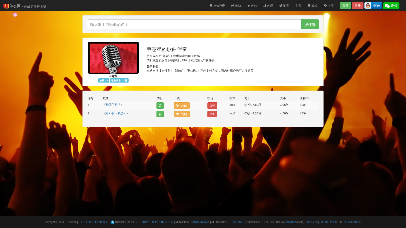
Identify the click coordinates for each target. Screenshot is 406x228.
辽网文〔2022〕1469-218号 (157, 222)
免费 (298, 5)
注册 (358, 5)
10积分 (183, 105)
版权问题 (312, 222)
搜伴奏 (310, 24)
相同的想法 (113, 104)
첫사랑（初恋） (116, 113)
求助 (237, 5)
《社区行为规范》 (330, 222)
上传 (330, 5)
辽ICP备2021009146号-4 (92, 222)
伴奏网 (72, 222)
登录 (345, 5)
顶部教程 (291, 222)
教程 (314, 5)
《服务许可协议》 (352, 222)
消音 (285, 5)
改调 (269, 5)
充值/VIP (219, 5)
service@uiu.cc (200, 222)
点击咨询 (237, 222)
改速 (253, 5)
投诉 (212, 105)
